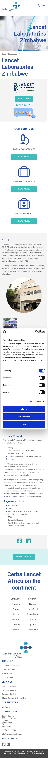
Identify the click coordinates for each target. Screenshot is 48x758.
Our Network (12, 54)
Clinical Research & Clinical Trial (14, 698)
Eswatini (32, 599)
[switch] (42, 378)
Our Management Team (11, 666)
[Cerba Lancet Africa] (10, 7)
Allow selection (24, 417)
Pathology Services (9, 686)
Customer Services (9, 690)
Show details (35, 402)
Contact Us (24, 99)
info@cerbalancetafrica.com (13, 734)
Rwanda (32, 619)
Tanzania (15, 624)
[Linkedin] (8, 744)
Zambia (15, 630)
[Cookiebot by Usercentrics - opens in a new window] (35, 331)
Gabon (32, 604)
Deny (24, 424)
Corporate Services (9, 694)
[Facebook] (19, 541)
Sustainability (7, 673)
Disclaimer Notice (25, 753)
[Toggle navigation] (43, 5)
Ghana (15, 609)
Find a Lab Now (24, 557)
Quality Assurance (8, 670)
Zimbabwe (32, 630)
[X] (28, 541)
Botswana (16, 599)
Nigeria (15, 619)
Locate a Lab (6, 707)
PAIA (14, 753)
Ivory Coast (32, 609)
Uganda (32, 624)
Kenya (16, 614)
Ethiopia (16, 604)
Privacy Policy (38, 753)
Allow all (24, 409)
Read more (24, 157)
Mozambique (32, 614)
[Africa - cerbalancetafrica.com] (17, 649)
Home (4, 54)
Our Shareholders (8, 677)
